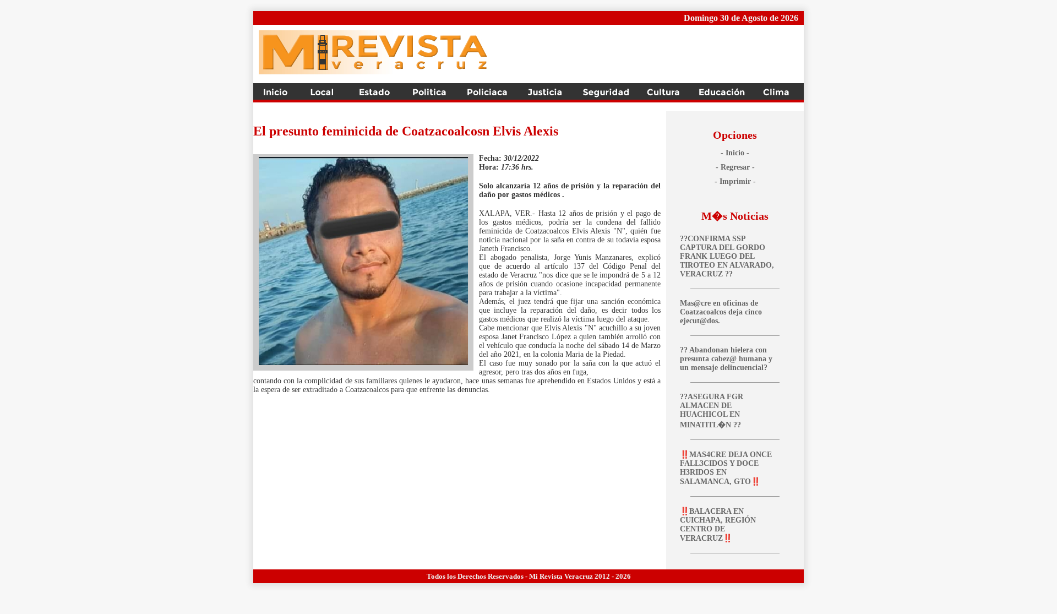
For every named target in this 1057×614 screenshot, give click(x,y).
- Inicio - (735, 153)
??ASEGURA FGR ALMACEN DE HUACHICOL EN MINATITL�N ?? (711, 411)
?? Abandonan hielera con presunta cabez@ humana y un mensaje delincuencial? (726, 359)
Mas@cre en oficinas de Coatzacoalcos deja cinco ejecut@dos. (721, 312)
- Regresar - (735, 167)
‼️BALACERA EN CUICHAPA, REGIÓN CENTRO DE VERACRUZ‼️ (718, 524)
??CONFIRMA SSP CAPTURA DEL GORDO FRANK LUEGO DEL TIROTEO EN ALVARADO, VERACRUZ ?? (727, 256)
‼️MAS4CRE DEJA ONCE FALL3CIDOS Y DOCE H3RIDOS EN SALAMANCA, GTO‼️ (726, 468)
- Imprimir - (735, 181)
